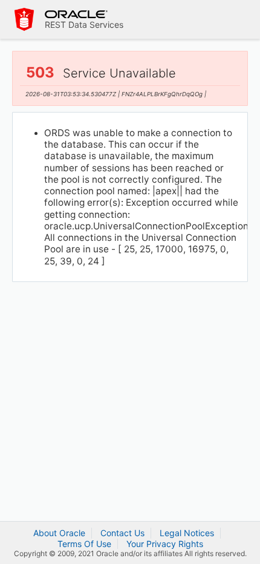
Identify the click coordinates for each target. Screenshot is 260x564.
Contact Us (122, 533)
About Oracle (59, 533)
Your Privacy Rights (164, 544)
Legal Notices (187, 533)
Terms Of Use (84, 544)
